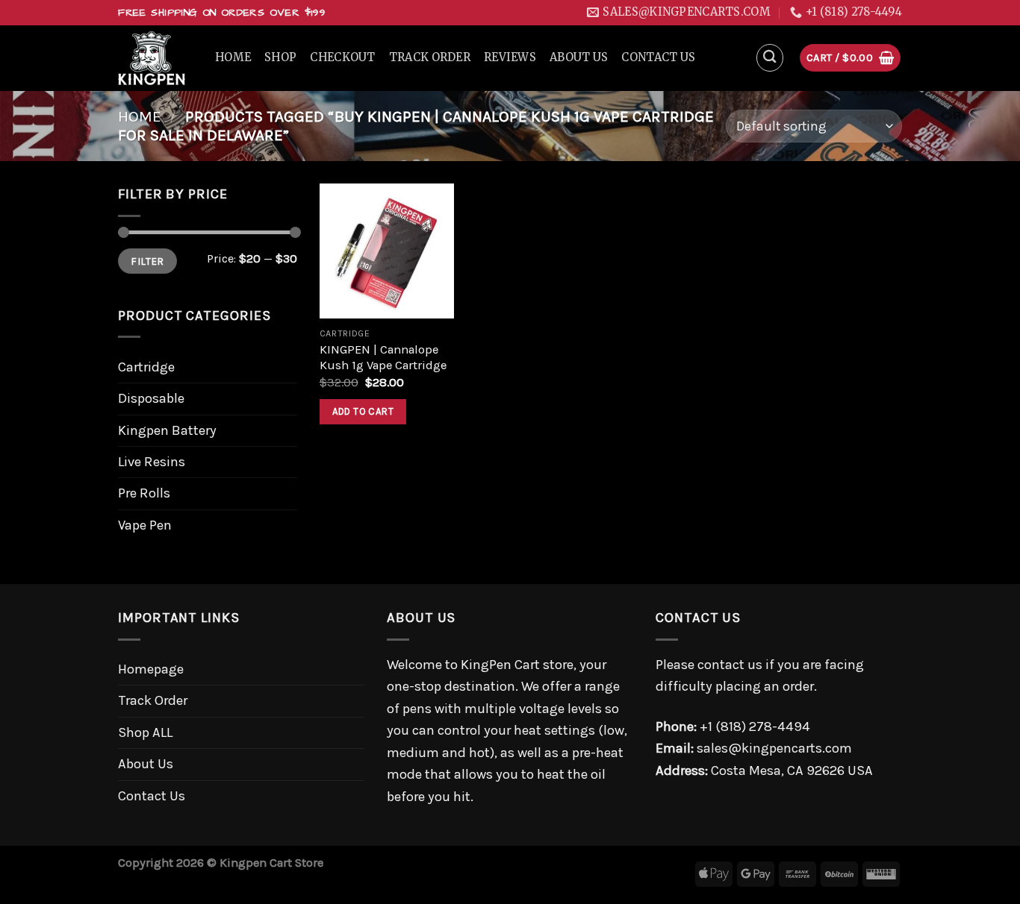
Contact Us (658, 57)
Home (233, 57)
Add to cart (363, 411)
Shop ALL (145, 732)
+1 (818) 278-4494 (755, 726)
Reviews (510, 57)
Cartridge (146, 367)
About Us (579, 57)
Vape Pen (145, 525)
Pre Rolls (144, 493)
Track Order (429, 57)
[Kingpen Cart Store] (155, 58)
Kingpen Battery (167, 430)
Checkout (342, 57)
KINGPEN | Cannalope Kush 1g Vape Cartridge (383, 357)
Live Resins (151, 461)
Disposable (151, 398)
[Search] (770, 58)
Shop (280, 57)
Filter (147, 261)
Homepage (151, 669)
